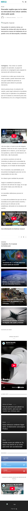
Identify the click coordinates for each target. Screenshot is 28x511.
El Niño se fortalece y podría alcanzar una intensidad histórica (14, 283)
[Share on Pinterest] (24, 237)
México (4, 440)
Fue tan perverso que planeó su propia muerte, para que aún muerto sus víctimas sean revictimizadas (13, 409)
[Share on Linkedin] (26, 237)
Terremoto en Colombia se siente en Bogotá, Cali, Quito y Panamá (13, 321)
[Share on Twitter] (21, 237)
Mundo (2, 6)
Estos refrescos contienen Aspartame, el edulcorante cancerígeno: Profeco (14, 427)
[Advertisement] (14, 51)
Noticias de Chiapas (7, 404)
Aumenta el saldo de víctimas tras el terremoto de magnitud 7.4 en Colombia (13, 301)
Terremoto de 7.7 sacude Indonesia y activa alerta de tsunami (14, 263)
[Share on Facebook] (19, 237)
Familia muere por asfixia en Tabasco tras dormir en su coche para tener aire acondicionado (13, 445)
